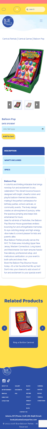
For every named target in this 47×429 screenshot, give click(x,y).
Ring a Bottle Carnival (23, 342)
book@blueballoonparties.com (23, 420)
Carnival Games (25, 39)
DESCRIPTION (10, 151)
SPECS (7, 170)
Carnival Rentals (9, 39)
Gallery (17, 386)
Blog (28, 408)
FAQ (16, 393)
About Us (5, 386)
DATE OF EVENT (8, 124)
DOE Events (18, 389)
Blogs (39, 393)
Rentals (4, 393)
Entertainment (6, 389)
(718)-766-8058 (28, 416)
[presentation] (4, 328)
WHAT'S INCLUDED (12, 160)
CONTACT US (23, 412)
